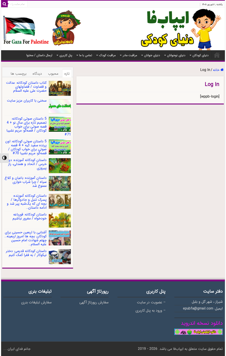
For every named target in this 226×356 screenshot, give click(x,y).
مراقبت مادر (130, 55)
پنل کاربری (65, 55)
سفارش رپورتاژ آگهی (94, 302)
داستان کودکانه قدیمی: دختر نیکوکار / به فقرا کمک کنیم (26, 253)
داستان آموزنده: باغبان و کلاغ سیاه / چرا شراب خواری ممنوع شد (26, 182)
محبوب (53, 73)
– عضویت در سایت (151, 302)
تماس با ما (85, 55)
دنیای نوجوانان (176, 55)
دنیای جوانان (152, 55)
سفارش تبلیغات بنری (36, 302)
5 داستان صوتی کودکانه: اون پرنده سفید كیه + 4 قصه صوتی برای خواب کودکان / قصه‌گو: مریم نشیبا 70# (26, 147)
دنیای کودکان (200, 55)
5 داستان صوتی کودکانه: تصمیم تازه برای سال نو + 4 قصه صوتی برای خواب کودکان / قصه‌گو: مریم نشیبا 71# (38, 126)
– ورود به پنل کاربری (151, 310)
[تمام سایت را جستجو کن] (4, 4)
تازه (67, 73)
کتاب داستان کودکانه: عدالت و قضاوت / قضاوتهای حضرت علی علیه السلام (26, 86)
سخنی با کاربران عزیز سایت (27, 100)
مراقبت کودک (107, 55)
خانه (217, 54)
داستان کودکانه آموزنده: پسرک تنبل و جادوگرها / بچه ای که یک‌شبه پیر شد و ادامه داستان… (27, 201)
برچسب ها (18, 73)
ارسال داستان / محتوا (39, 55)
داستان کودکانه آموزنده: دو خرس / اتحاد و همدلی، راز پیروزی (27, 164)
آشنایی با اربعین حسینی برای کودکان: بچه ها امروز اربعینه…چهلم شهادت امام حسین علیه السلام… (25, 238)
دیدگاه (37, 73)
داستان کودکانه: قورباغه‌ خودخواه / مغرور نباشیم (30, 216)
